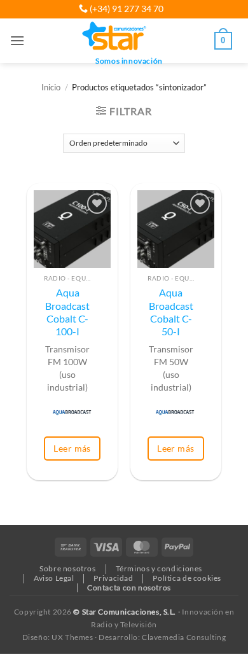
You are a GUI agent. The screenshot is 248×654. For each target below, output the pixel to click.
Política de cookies (187, 578)
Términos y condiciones (159, 568)
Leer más (71, 448)
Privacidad (113, 578)
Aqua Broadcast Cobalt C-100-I (67, 312)
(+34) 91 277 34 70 (125, 8)
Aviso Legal (54, 578)
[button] (17, 40)
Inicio (50, 87)
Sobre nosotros (67, 568)
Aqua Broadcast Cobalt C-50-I (171, 312)
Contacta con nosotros (129, 587)
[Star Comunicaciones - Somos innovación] (114, 36)
